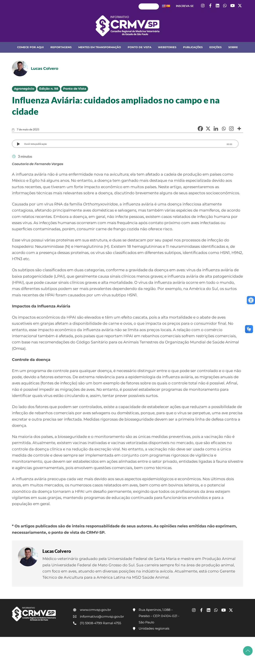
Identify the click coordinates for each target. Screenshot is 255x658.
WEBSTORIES (167, 47)
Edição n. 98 (48, 88)
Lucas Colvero (56, 551)
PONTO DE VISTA (139, 47)
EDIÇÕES (215, 47)
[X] (208, 128)
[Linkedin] (215, 128)
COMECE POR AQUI (30, 47)
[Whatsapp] (223, 128)
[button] (251, 300)
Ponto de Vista (74, 88)
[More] (239, 128)
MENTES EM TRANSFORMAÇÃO (99, 47)
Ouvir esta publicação (35, 143)
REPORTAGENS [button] (61, 47)
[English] (164, 6)
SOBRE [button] (233, 47)
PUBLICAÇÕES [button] (193, 47)
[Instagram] (231, 128)
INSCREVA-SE (185, 6)
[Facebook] (200, 128)
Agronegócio (24, 88)
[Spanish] (168, 6)
